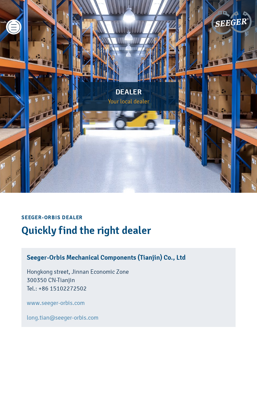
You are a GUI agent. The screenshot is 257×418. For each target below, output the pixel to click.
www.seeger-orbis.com (56, 302)
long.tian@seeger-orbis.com (62, 317)
